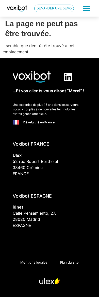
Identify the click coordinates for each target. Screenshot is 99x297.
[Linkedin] (68, 77)
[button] (86, 8)
